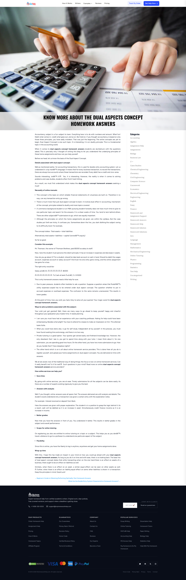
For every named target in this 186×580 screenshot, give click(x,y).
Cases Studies (135, 165)
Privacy (143, 572)
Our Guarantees (64, 521)
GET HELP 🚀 (130, 505)
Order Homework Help (36, 521)
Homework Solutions (138, 232)
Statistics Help (145, 541)
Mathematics (135, 248)
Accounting (135, 138)
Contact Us (94, 526)
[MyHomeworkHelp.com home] (34, 494)
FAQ (91, 531)
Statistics (134, 267)
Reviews (98, 3)
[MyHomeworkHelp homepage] (35, 3)
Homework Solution (138, 228)
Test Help (134, 271)
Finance (133, 209)
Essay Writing (125, 521)
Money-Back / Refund (66, 526)
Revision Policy (64, 531)
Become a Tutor (95, 546)
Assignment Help (137, 146)
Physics (133, 259)
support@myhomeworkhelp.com (60, 506)
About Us (93, 521)
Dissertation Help (146, 521)
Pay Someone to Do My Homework (128, 547)
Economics (134, 189)
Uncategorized (136, 275)
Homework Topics (34, 541)
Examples (87, 3)
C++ (131, 161)
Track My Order (134, 3)
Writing (133, 279)
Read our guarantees (148, 505)
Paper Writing (144, 531)
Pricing (106, 3)
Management (135, 244)
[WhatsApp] (140, 564)
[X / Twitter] (150, 564)
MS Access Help (126, 541)
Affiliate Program (34, 546)
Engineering (135, 197)
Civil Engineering (137, 177)
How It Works (67, 3)
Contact (155, 572)
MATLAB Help (125, 531)
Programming (135, 263)
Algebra (133, 142)
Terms (149, 572)
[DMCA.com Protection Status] (36, 563)
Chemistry (134, 173)
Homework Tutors (146, 526)
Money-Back (135, 572)
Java (131, 236)
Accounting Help (126, 536)
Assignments (135, 150)
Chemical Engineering (139, 169)
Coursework (135, 185)
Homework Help (136, 224)
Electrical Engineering (139, 193)
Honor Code (63, 536)
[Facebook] (145, 564)
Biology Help (144, 536)
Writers (78, 3)
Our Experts (94, 541)
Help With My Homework (148, 546)
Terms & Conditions (65, 546)
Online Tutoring (136, 255)
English (133, 201)
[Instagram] (155, 564)
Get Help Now (150, 3)
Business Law (135, 158)
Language (134, 240)
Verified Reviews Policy (67, 541)
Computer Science (137, 181)
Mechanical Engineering (140, 252)
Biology (133, 154)
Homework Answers (138, 220)
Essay (132, 205)
